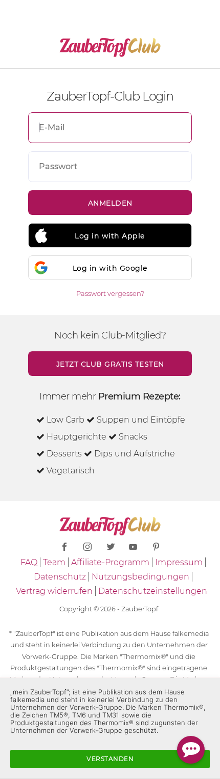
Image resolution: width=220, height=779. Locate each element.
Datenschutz (60, 577)
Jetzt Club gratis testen (110, 364)
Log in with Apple (110, 236)
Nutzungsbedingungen (140, 577)
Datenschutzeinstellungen (152, 591)
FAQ (28, 562)
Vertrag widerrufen (54, 591)
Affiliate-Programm (110, 562)
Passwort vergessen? (110, 293)
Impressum (179, 562)
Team (54, 562)
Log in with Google (110, 268)
